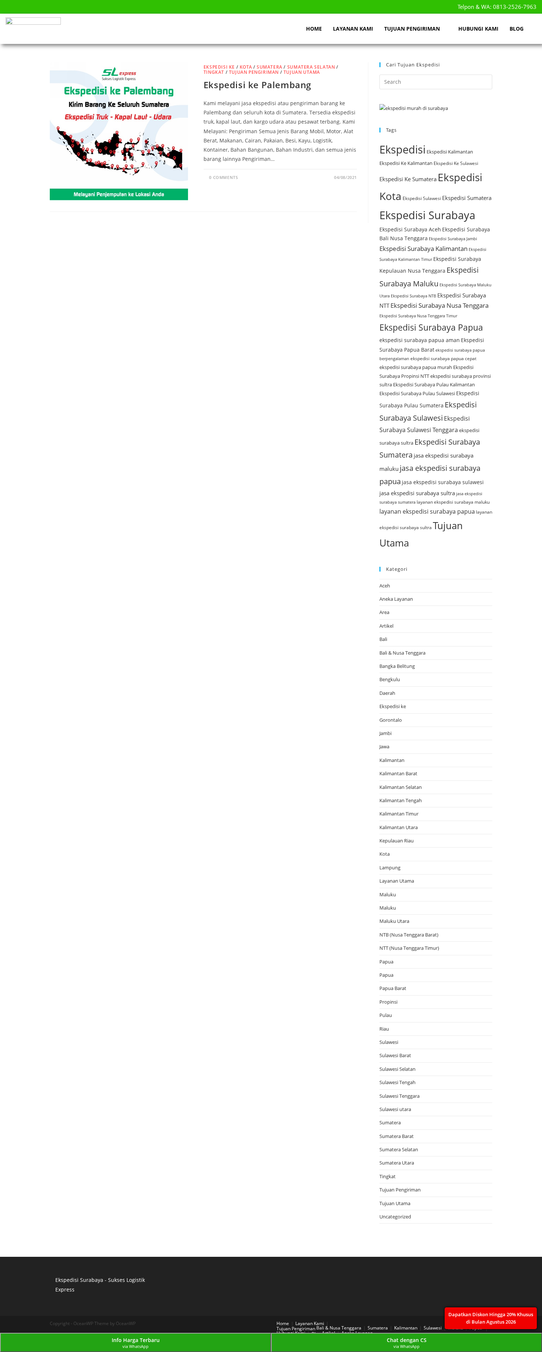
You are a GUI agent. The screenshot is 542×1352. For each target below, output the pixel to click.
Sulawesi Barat (395, 1055)
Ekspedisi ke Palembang (257, 85)
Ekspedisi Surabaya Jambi (453, 238)
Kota (246, 67)
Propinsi (388, 1002)
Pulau (385, 1015)
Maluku (387, 894)
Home (314, 28)
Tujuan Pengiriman (412, 28)
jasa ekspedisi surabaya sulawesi (443, 482)
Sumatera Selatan (311, 67)
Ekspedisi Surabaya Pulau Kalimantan (434, 384)
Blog (517, 28)
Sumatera (269, 67)
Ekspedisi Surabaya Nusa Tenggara (439, 305)
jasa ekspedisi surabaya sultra (417, 493)
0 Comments (223, 177)
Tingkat (214, 72)
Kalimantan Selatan (400, 787)
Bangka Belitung (397, 666)
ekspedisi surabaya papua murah (415, 367)
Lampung (389, 867)
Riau (384, 1028)
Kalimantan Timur (398, 813)
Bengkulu (389, 679)
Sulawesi (388, 1042)
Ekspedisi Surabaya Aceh (410, 229)
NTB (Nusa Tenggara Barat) (408, 934)
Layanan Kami (353, 28)
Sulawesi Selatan (397, 1069)
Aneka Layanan (396, 599)
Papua (386, 961)
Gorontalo (390, 720)
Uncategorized (395, 1216)
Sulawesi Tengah (397, 1082)
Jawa (384, 746)
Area (384, 612)
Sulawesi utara (395, 1109)
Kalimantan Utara (398, 827)
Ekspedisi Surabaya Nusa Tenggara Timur (418, 315)
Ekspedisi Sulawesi (422, 198)
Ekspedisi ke (219, 67)
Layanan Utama (396, 880)
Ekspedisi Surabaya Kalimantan (423, 248)
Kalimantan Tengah (400, 800)
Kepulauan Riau (396, 840)
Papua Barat (392, 988)
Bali (383, 639)
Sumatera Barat (396, 1136)
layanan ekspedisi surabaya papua (427, 511)
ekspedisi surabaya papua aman (419, 340)
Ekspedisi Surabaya (427, 215)
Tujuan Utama (302, 72)
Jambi (385, 733)
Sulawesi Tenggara (399, 1096)
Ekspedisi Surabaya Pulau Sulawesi (417, 393)
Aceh (384, 585)
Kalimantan (391, 760)
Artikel (386, 625)
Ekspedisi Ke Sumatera (408, 179)
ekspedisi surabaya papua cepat (443, 358)
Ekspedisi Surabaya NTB (413, 296)
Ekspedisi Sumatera (466, 197)
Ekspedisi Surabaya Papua (431, 327)
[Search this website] (435, 81)
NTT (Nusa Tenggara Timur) (409, 948)
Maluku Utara (394, 921)
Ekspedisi (402, 149)
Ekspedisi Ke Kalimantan (405, 163)
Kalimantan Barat (398, 773)
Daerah (387, 693)
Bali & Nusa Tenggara (402, 652)
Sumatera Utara (396, 1162)
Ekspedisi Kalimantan (450, 151)
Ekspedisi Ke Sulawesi (456, 163)
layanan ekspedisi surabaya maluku (453, 502)
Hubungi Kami (478, 28)
